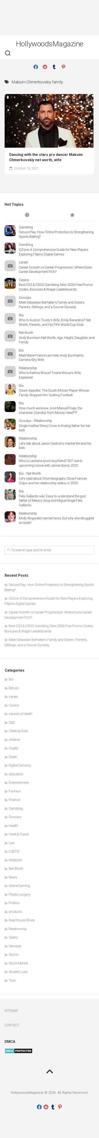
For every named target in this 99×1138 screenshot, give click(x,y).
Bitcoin (14, 688)
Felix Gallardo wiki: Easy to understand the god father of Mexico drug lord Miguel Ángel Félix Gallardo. (52, 500)
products (15, 912)
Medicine (15, 860)
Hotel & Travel (19, 834)
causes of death (20, 714)
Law (12, 843)
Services (15, 946)
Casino (24, 280)
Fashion (15, 791)
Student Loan (18, 972)
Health (13, 826)
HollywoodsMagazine (49, 43)
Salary (13, 937)
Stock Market (18, 963)
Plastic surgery (19, 894)
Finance (14, 800)
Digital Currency (20, 765)
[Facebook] (35, 67)
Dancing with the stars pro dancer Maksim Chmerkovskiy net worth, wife (46, 157)
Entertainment (19, 782)
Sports (14, 954)
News (13, 877)
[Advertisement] (49, 18)
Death (13, 757)
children (14, 740)
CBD (12, 722)
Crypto (13, 748)
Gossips (25, 297)
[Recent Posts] (27, 215)
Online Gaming (19, 886)
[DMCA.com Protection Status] (18, 1052)
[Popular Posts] (72, 215)
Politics (14, 903)
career (23, 262)
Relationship (28, 368)
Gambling (26, 227)
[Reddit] (45, 67)
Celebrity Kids (18, 731)
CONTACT (12, 1025)
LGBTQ (14, 851)
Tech (12, 980)
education (16, 774)
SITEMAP (11, 1011)
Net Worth (26, 333)
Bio (21, 315)
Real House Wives (22, 920)
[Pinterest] (63, 67)
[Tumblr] (54, 67)
